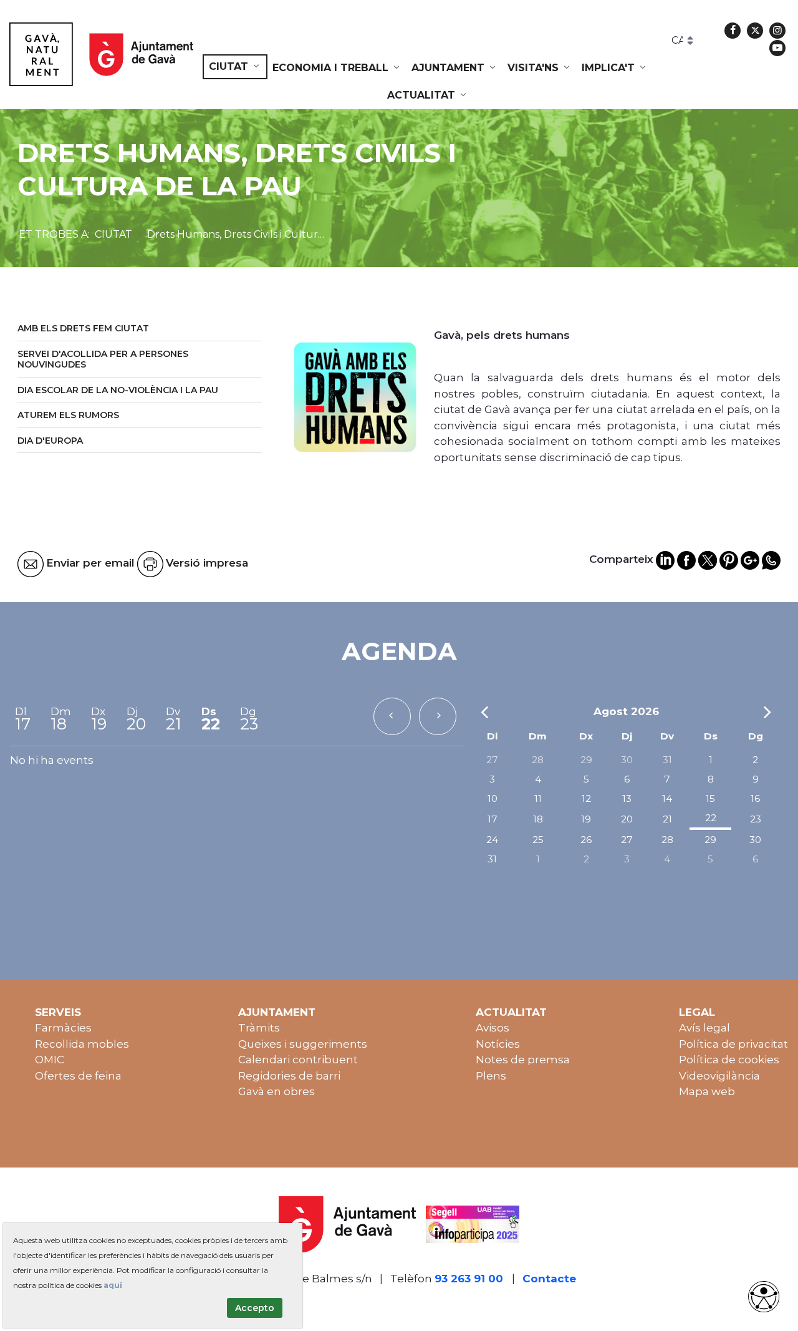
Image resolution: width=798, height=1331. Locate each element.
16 (755, 798)
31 (667, 760)
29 (586, 760)
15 (710, 798)
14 (667, 798)
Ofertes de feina (78, 1076)
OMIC (49, 1059)
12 (586, 798)
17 (493, 819)
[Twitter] (755, 30)
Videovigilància (719, 1076)
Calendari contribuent (298, 1059)
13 (627, 798)
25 (538, 840)
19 (586, 819)
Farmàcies (63, 1027)
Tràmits (259, 1027)
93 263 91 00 (469, 1278)
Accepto (254, 1308)
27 (492, 760)
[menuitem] (235, 66)
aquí (112, 1285)
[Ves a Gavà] (101, 54)
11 (538, 798)
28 (538, 760)
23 (755, 819)
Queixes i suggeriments (302, 1044)
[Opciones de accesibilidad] (763, 1296)
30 (627, 760)
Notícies (498, 1044)
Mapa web (707, 1091)
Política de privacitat (733, 1044)
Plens (491, 1076)
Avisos (492, 1027)
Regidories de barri (289, 1076)
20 (627, 819)
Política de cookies (729, 1059)
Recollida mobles (82, 1044)
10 (493, 798)
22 (710, 818)
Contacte (549, 1278)
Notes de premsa (523, 1059)
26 (586, 840)
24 (492, 840)
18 (538, 819)
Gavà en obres (276, 1091)
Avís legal (704, 1027)
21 (667, 819)
